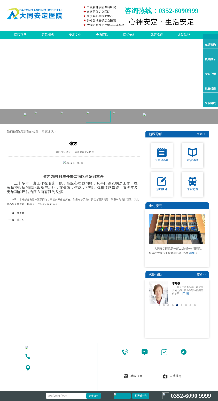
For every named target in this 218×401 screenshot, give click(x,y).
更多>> (201, 134)
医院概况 (48, 34)
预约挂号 (141, 396)
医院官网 (20, 34)
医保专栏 (129, 34)
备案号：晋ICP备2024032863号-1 (167, 387)
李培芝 (176, 283)
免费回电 (93, 396)
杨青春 (20, 213)
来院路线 (184, 34)
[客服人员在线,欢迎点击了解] (109, 81)
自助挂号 (175, 376)
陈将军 (20, 220)
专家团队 (102, 34)
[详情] (185, 293)
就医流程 (157, 34)
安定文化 (75, 34)
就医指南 (136, 376)
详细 (191, 253)
